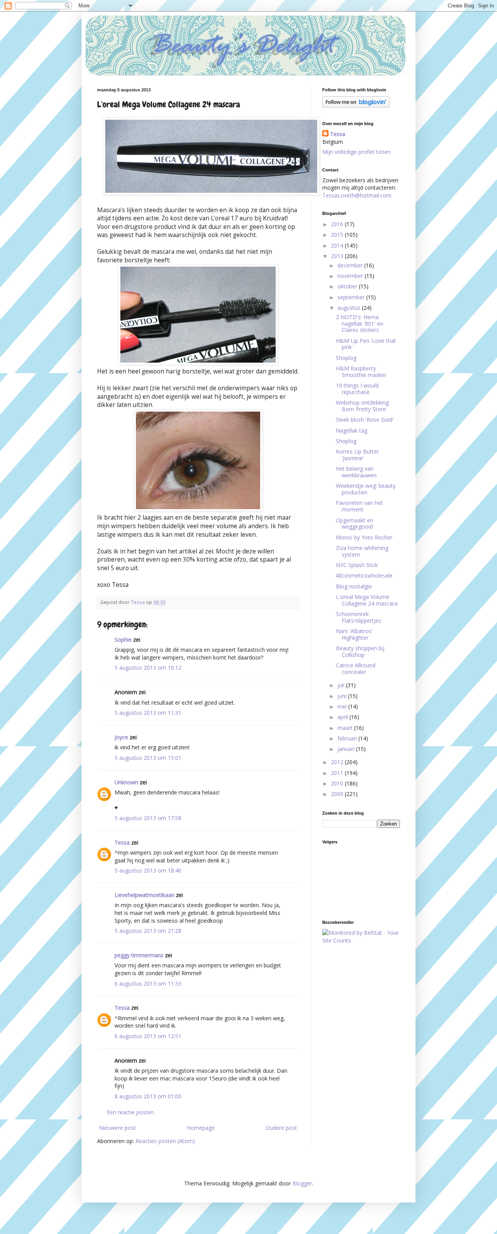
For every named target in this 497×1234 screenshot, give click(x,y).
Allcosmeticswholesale (364, 575)
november (351, 275)
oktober (348, 286)
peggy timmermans (139, 955)
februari (347, 738)
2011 (338, 773)
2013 (338, 256)
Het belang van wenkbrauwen (356, 472)
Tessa (122, 842)
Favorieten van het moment (359, 506)
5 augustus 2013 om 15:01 (148, 757)
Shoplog (346, 357)
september (351, 297)
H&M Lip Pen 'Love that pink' (366, 344)
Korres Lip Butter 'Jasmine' (357, 455)
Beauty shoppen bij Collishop (360, 651)
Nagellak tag (351, 430)
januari (346, 748)
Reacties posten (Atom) (165, 1141)
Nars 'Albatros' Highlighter (354, 634)
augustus (349, 307)
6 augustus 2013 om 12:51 (148, 1036)
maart (345, 727)
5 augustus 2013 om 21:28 (148, 930)
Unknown (126, 782)
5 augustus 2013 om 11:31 (148, 712)
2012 (338, 762)
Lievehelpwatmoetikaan (144, 895)
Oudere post (281, 1127)
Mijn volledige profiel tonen (356, 151)
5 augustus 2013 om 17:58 (148, 818)
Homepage (201, 1127)
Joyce (121, 737)
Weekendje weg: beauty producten (366, 489)
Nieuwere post (117, 1127)
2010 (338, 783)
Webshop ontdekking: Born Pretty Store (363, 406)
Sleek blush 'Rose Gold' (365, 419)
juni (342, 696)
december (350, 265)
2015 (338, 234)
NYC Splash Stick (357, 565)
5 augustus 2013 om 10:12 (148, 667)
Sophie (123, 639)
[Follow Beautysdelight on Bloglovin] (355, 105)
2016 (338, 224)
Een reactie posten (130, 1112)
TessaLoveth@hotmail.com (356, 195)
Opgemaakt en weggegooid (354, 524)
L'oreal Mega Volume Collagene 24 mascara (367, 600)
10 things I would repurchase (357, 389)
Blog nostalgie (354, 586)
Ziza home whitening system (362, 551)
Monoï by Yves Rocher (364, 537)
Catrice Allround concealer (355, 668)
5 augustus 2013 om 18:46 (148, 870)
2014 (338, 245)
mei (342, 706)
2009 (338, 794)
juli (341, 685)
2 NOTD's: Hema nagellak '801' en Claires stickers (359, 323)
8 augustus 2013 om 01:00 (148, 1096)
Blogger (302, 1183)
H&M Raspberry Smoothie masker (361, 372)
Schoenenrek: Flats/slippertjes (358, 617)
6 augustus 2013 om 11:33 (148, 983)
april (343, 717)
